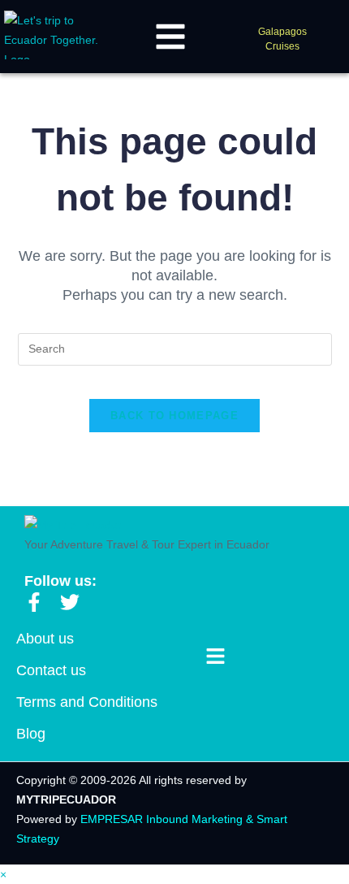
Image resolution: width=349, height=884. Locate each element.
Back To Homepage (174, 416)
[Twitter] (70, 602)
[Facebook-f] (34, 602)
